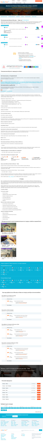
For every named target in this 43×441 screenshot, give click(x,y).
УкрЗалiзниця (21, 317)
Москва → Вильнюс (34, 425)
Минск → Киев (34, 422)
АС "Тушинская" (22, 81)
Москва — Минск (5, 383)
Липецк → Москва (3, 423)
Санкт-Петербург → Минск (25, 424)
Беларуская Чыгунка (21, 350)
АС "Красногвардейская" (33, 82)
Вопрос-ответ (34, 16)
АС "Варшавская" (7, 82)
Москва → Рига (24, 423)
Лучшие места (3, 248)
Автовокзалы (2, 436)
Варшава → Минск (13, 425)
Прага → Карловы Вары (14, 424)
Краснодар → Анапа (4, 425)
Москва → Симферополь (4, 422)
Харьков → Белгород (25, 425)
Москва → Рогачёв (24, 422)
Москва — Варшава (6, 399)
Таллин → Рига (13, 423)
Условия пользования (14, 437)
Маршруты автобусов (3, 434)
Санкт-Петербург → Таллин (25, 421)
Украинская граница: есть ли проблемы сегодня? (8, 246)
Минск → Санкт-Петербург (35, 424)
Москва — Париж (5, 394)
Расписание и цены (4, 16)
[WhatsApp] (34, 67)
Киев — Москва (11, 176)
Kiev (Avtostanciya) (4, 91)
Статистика (18, 16)
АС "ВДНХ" (18, 81)
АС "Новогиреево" (17, 83)
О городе (22, 16)
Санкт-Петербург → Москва (5, 421)
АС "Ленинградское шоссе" (10, 83)
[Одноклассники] (26, 67)
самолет (32, 56)
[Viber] (32, 67)
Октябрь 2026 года (38, 411)
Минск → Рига (13, 421)
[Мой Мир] (28, 67)
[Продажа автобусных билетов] (5, 1)
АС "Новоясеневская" (4, 81)
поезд (30, 56)
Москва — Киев (5, 390)
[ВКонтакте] (25, 67)
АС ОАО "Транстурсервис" (12, 81)
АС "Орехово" (37, 81)
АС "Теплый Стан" (13, 82)
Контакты (12, 435)
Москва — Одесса (5, 388)
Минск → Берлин (13, 422)
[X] (30, 67)
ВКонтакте (23, 434)
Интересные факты (4, 223)
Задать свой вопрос (6, 373)
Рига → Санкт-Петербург (35, 421)
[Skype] (36, 67)
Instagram (23, 435)
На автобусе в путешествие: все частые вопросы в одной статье (8, 233)
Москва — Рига (5, 392)
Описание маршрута (11, 16)
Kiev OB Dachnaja (9, 91)
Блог (1, 437)
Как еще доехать (28, 16)
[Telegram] (37, 67)
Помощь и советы (3, 438)
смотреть (38, 383)
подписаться (15, 416)
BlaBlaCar (20, 58)
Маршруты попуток (3, 435)
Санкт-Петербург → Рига (35, 423)
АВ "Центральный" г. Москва (30, 81)
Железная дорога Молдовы (22, 354)
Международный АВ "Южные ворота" (23, 82)
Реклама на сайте (13, 438)
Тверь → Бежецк (3, 424)
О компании (12, 434)
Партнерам (12, 436)
